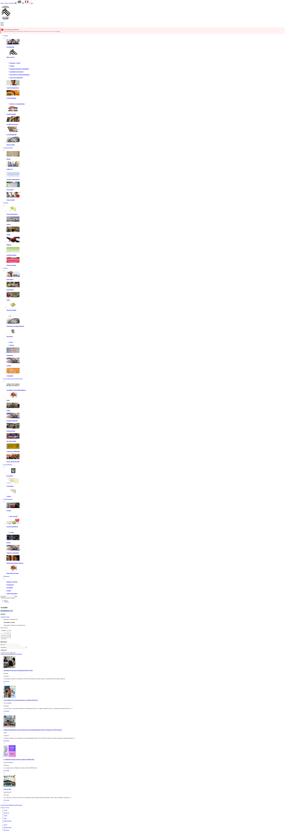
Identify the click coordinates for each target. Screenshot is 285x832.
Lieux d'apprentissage (12, 214)
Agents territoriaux (11, 265)
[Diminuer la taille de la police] (1, 611)
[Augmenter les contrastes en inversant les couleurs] (5, 611)
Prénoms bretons (11, 431)
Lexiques (9, 590)
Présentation (10, 476)
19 (10, 635)
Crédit (5, 818)
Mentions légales (7, 821)
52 (14, 654)
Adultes (8, 234)
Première (3, 654)
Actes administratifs (11, 134)
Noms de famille (11, 200)
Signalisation (10, 355)
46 (6, 654)
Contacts (9, 496)
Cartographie (10, 486)
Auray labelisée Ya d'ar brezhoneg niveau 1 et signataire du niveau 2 (21, 700)
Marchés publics (11, 144)
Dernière (20, 654)
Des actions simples (11, 441)
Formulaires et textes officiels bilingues (16, 390)
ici (58, 31)
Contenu (6, 3)
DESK (11, 342)
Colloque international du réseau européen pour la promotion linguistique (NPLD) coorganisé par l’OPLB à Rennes (33, 729)
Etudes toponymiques (12, 593)
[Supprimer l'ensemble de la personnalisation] (7, 611)
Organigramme (10, 47)
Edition (8, 410)
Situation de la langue (12, 581)
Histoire (8, 159)
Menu (2, 3)
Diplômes (9, 244)
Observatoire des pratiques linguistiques (20, 74)
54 (16, 654)
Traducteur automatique (13, 553)
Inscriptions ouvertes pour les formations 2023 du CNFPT (18, 670)
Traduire (9, 365)
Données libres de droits (13, 573)
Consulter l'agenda (5, 616)
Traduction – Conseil (15, 63)
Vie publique (10, 587)
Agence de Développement (16, 77)
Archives (12, 532)
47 (8, 654)
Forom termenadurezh (12, 526)
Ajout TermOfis (13, 516)
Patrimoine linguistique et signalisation (19, 68)
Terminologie (10, 375)
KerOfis (8, 542)
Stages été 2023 (7, 789)
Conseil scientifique (11, 98)
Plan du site (6, 812)
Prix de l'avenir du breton (13, 461)
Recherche (11, 3)
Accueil (5, 600)
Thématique (3, 647)
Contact (31, 3)
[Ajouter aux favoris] (12, 611)
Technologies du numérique (16, 71)
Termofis (9, 510)
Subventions (10, 336)
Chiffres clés (10, 169)
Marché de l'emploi (11, 310)
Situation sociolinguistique (13, 179)
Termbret (12, 66)
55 (17, 654)
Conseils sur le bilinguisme (13, 451)
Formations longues (11, 255)
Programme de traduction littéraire (15, 326)
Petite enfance (10, 279)
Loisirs (8, 300)
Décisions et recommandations (17, 104)
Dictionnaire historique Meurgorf (15, 563)
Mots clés (3, 644)
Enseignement (10, 289)
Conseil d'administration (13, 87)
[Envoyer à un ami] (10, 611)
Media (8, 400)
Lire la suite (6, 681)
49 (10, 654)
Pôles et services (10, 57)
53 (15, 654)
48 (9, 654)
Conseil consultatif (11, 114)
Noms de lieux (10, 189)
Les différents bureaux (12, 124)
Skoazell (12, 345)
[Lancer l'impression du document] (9, 611)
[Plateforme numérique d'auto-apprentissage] (13, 221)
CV (10, 316)
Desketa (9, 224)
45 (5, 654)
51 (12, 654)
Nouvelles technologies (12, 420)
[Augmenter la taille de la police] (3, 611)
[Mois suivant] (7, 627)
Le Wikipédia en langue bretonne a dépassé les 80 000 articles (19, 759)
